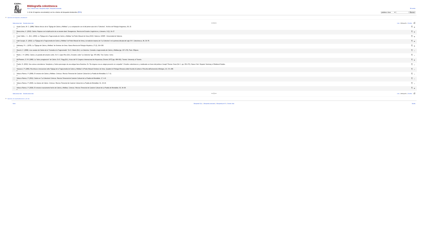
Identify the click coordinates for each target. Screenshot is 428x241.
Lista (398, 23)
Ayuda (413, 103)
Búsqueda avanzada (55, 8)
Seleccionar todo (17, 23)
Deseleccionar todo (28, 23)
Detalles (410, 23)
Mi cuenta (412, 8)
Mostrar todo (34, 8)
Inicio (28, 8)
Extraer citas (230, 103)
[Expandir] (17, 28)
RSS (79, 12)
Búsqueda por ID (221, 103)
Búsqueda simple (44, 8)
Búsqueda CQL (198, 103)
